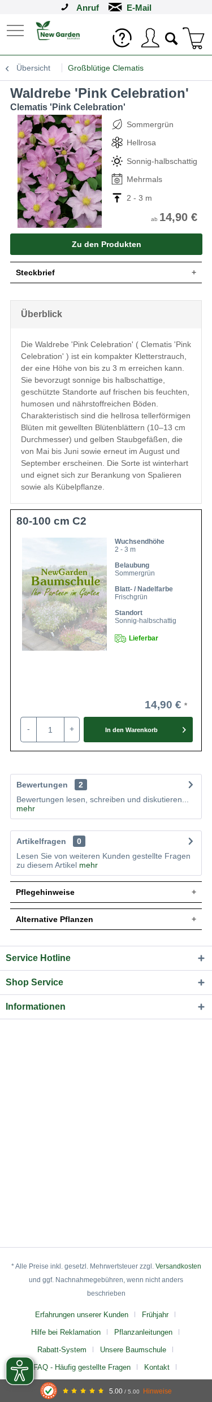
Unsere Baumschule (133, 1349)
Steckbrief (35, 272)
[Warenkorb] (194, 38)
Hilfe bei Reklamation (66, 1332)
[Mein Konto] (150, 38)
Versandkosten (178, 1266)
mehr (25, 808)
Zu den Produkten (106, 244)
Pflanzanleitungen (143, 1332)
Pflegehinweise (45, 892)
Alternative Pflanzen (54, 919)
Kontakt (157, 1367)
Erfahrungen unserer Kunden (81, 1314)
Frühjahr (155, 1314)
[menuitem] (16, 29)
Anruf (87, 7)
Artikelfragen (48, 841)
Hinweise (157, 1391)
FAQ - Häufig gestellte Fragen (82, 1367)
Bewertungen (42, 784)
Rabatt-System (61, 1349)
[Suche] (172, 37)
